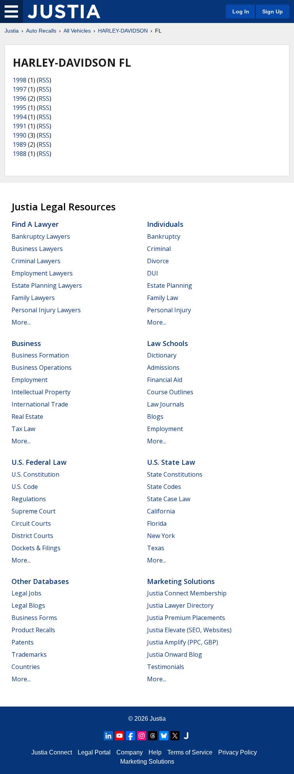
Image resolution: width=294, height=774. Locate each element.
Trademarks (29, 654)
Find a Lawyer (35, 224)
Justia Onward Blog (174, 654)
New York (161, 535)
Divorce (158, 261)
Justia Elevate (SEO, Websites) (189, 630)
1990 (19, 135)
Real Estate (27, 416)
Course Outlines (170, 392)
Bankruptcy (163, 236)
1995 (19, 107)
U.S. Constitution (35, 474)
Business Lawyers (37, 248)
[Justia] (64, 11)
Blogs (155, 416)
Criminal (159, 248)
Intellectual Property (40, 392)
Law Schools (167, 343)
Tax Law (23, 429)
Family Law (162, 298)
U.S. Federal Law (39, 462)
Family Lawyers (33, 298)
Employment (29, 380)
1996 (19, 98)
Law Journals (165, 404)
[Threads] (152, 735)
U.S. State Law (171, 462)
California (161, 511)
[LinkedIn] (108, 735)
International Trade (39, 404)
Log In (240, 11)
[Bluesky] (163, 735)
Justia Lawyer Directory (180, 605)
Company (129, 752)
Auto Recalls (41, 31)
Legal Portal (94, 752)
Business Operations (41, 367)
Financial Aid (164, 380)
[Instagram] (141, 735)
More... (21, 322)
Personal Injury (169, 310)
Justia (12, 31)
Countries (25, 666)
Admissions (163, 367)
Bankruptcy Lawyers (40, 236)
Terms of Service (189, 752)
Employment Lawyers (42, 273)
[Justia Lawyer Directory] (186, 735)
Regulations (28, 499)
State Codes (164, 486)
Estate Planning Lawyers (46, 285)
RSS (44, 80)
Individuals (165, 224)
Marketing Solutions (181, 581)
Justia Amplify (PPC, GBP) (182, 642)
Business (26, 343)
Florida (157, 523)
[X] (175, 735)
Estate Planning (169, 285)
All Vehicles (77, 31)
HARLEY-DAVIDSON (123, 31)
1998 (19, 80)
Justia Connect (51, 752)
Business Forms (34, 617)
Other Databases (40, 581)
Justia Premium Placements (186, 617)
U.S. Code (24, 486)
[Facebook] (130, 735)
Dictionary (161, 355)
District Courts (32, 535)
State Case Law (168, 499)
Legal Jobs (26, 593)
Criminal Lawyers (35, 261)
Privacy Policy (237, 752)
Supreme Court (33, 511)
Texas (155, 548)
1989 (19, 144)
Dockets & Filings (35, 548)
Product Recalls (33, 630)
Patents (22, 642)
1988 (19, 153)
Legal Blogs (28, 605)
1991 (19, 126)
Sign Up (272, 11)
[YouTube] (119, 735)
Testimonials (165, 666)
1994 (19, 117)
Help (155, 752)
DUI (152, 273)
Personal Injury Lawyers (46, 310)
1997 (19, 89)
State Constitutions (175, 474)
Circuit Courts (31, 523)
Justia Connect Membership (187, 593)
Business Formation (40, 355)
